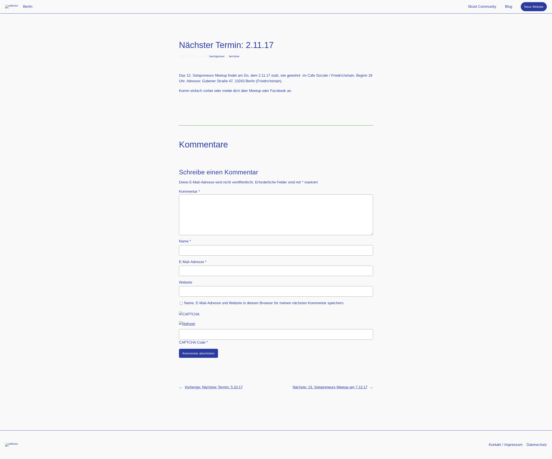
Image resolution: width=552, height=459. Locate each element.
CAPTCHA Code (192, 342)
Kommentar (189, 191)
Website (185, 282)
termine (234, 56)
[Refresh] (187, 324)
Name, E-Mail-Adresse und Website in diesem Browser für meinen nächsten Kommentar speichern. (264, 303)
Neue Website (533, 6)
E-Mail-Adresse (193, 262)
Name (185, 241)
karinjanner (217, 56)
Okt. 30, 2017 (188, 56)
